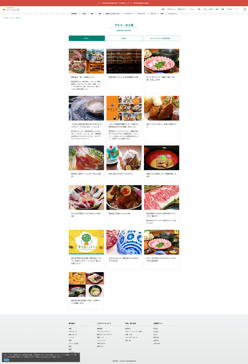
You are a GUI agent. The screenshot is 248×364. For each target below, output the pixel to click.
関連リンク (100, 337)
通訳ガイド (100, 346)
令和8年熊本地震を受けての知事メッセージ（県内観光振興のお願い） (126, 3)
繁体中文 (156, 337)
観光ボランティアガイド (104, 334)
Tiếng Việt (156, 343)
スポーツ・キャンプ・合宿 (133, 331)
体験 (70, 340)
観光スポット (73, 334)
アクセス (71, 352)
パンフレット (172, 14)
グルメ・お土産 (15, 18)
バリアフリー (141, 14)
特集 (70, 329)
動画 (70, 349)
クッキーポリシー (44, 357)
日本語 (155, 329)
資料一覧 (128, 340)
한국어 (155, 334)
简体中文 (156, 340)
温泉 (92, 14)
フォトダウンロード (131, 337)
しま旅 (84, 14)
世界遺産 (74, 14)
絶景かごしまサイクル (113, 14)
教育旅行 (128, 329)
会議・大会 (128, 334)
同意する (6, 360)
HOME (6, 18)
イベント (71, 337)
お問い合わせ (101, 343)
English (155, 331)
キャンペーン (128, 14)
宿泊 (70, 346)
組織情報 (99, 329)
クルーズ (153, 14)
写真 (162, 14)
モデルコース (73, 331)
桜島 (99, 14)
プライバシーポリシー (104, 331)
